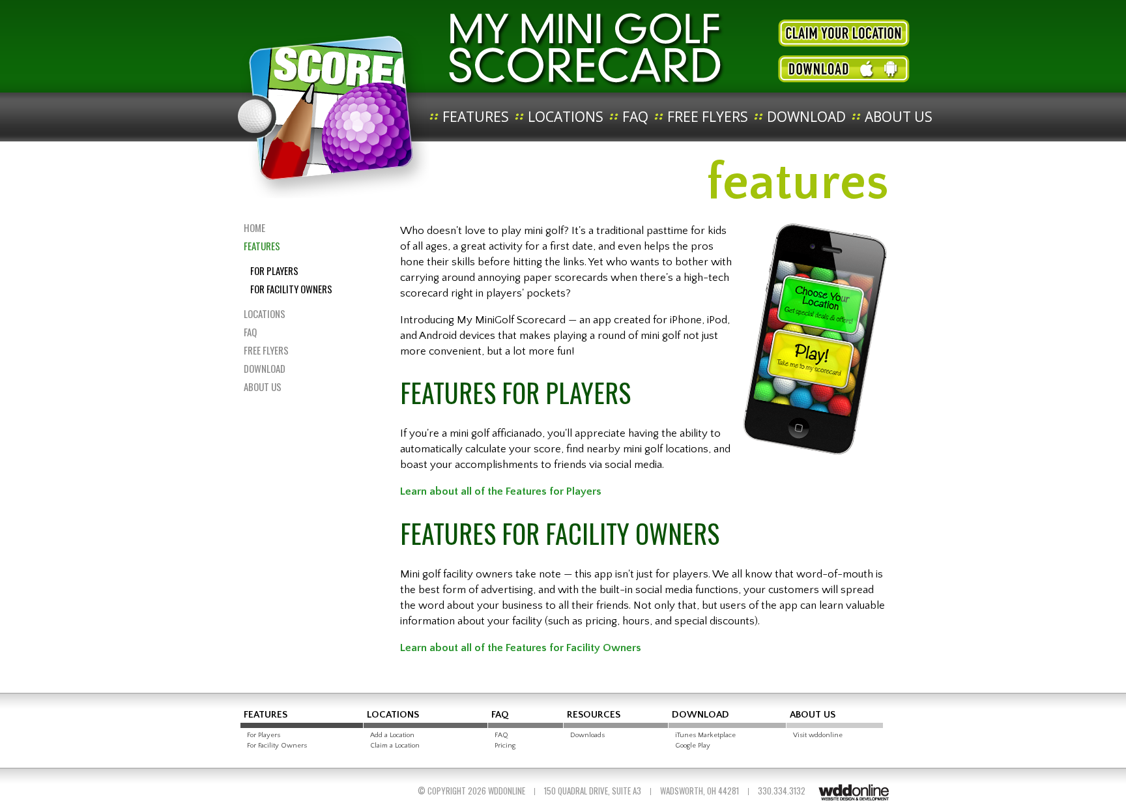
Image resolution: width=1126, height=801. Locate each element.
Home (254, 227)
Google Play (692, 746)
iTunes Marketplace (705, 735)
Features (475, 117)
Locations (565, 117)
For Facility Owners (291, 289)
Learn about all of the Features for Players (500, 491)
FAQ (635, 117)
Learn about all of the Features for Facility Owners (520, 648)
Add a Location (392, 735)
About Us (898, 117)
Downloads (587, 735)
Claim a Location (395, 746)
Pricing (505, 746)
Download (806, 117)
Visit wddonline (818, 735)
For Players (274, 270)
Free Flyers (707, 117)
